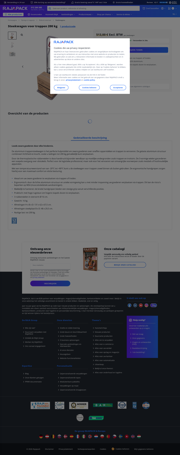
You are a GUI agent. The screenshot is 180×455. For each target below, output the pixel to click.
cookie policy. (89, 80)
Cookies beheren (89, 87)
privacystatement (73, 80)
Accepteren (118, 87)
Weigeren (61, 87)
